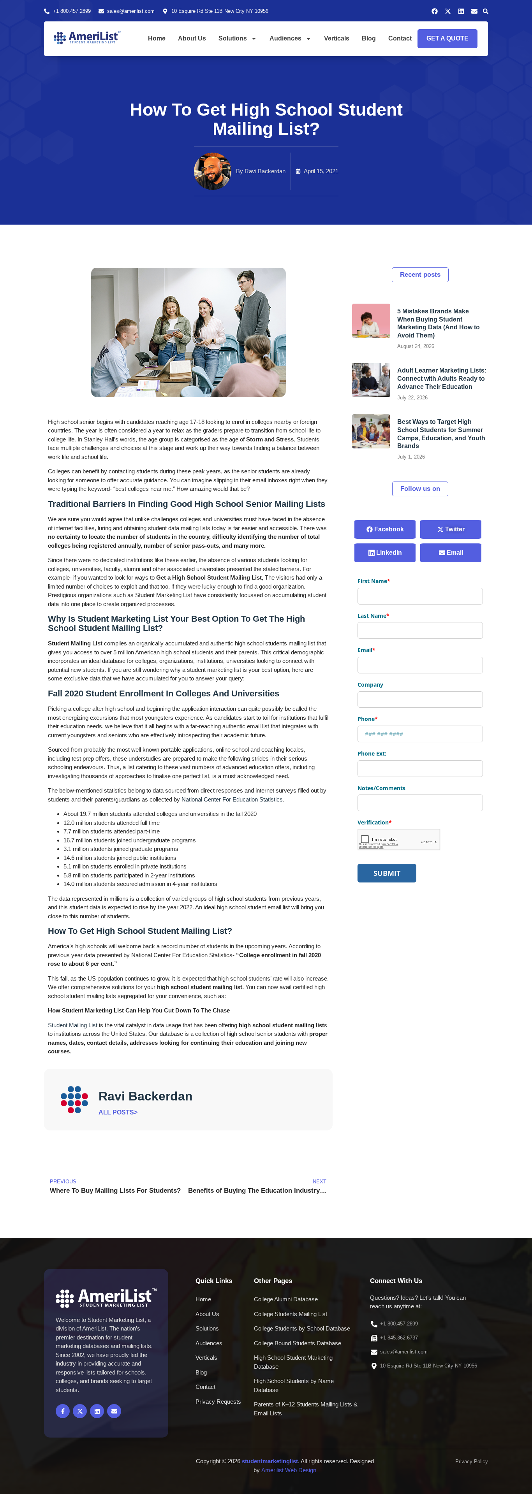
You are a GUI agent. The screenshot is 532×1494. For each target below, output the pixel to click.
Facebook (388, 529)
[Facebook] (435, 11)
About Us (192, 38)
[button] (485, 11)
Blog (369, 38)
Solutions (232, 38)
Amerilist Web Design (288, 1470)
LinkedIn (388, 552)
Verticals (336, 38)
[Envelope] (474, 11)
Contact (400, 38)
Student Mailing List (72, 1025)
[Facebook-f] (63, 1411)
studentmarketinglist (270, 1461)
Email (454, 552)
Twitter (454, 529)
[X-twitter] (448, 11)
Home (157, 38)
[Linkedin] (461, 11)
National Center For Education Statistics (232, 799)
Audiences (285, 38)
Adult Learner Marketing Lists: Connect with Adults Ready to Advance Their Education (441, 378)
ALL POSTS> (118, 1112)
